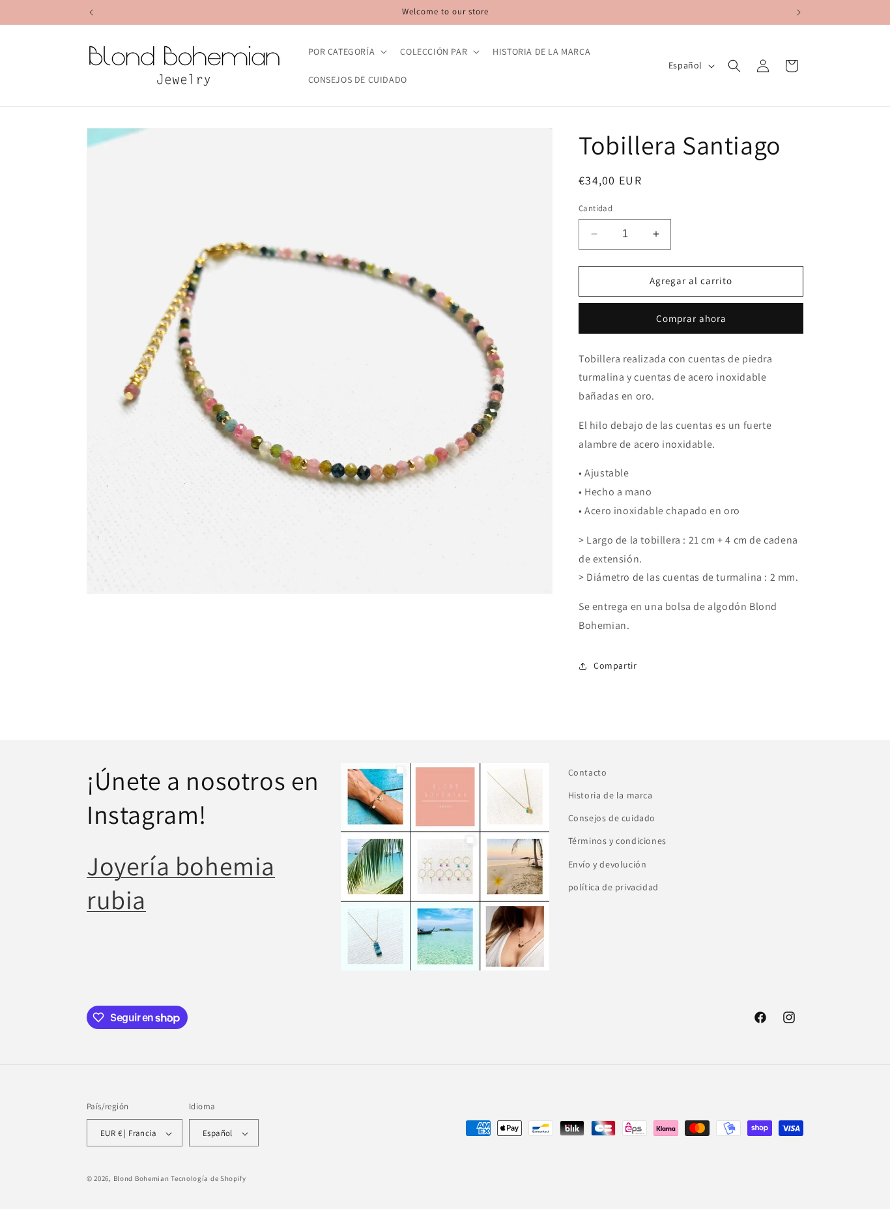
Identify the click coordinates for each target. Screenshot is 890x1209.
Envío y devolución (607, 864)
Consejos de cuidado (611, 818)
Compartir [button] (615, 665)
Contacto (587, 772)
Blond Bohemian (141, 1179)
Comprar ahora (691, 318)
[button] (346, 51)
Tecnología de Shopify (208, 1179)
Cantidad (595, 208)
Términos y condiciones (617, 841)
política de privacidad (613, 887)
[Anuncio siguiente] (798, 12)
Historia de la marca (610, 795)
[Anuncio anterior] (91, 12)
